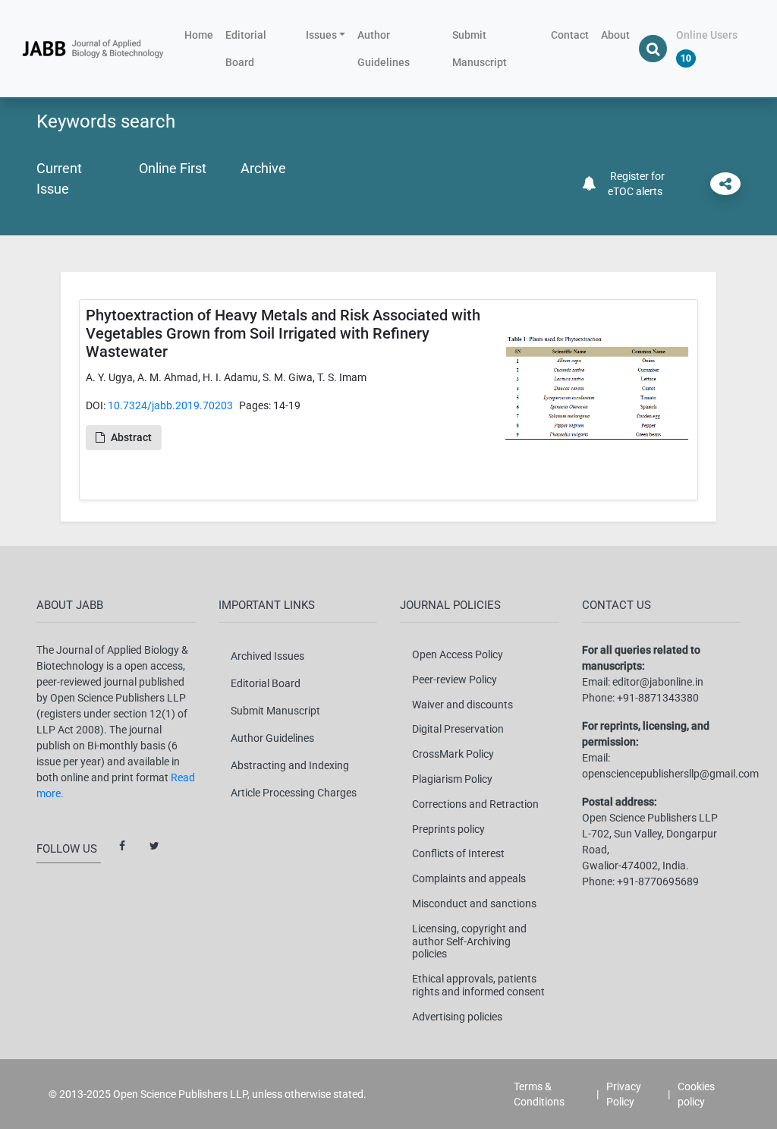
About (615, 35)
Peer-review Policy (454, 679)
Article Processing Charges (294, 793)
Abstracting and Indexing (290, 765)
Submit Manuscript (479, 48)
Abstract (131, 437)
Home (201, 34)
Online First (172, 168)
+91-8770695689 (658, 881)
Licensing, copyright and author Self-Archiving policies (469, 941)
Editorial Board (245, 48)
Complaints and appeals (469, 878)
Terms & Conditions (539, 1094)
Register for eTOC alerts (635, 183)
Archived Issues (267, 656)
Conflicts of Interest (458, 853)
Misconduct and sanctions (474, 903)
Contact (570, 35)
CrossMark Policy (453, 754)
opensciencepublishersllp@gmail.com (670, 774)
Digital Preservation (458, 729)
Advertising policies (457, 1017)
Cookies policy (696, 1094)
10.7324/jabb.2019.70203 (170, 405)
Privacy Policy (623, 1094)
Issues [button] (321, 35)
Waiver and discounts (462, 705)
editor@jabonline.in (657, 682)
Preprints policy (448, 829)
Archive (263, 168)
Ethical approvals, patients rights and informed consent (478, 985)
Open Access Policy (457, 654)
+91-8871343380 (658, 698)
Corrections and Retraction (475, 804)
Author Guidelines (383, 48)
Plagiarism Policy (452, 779)
